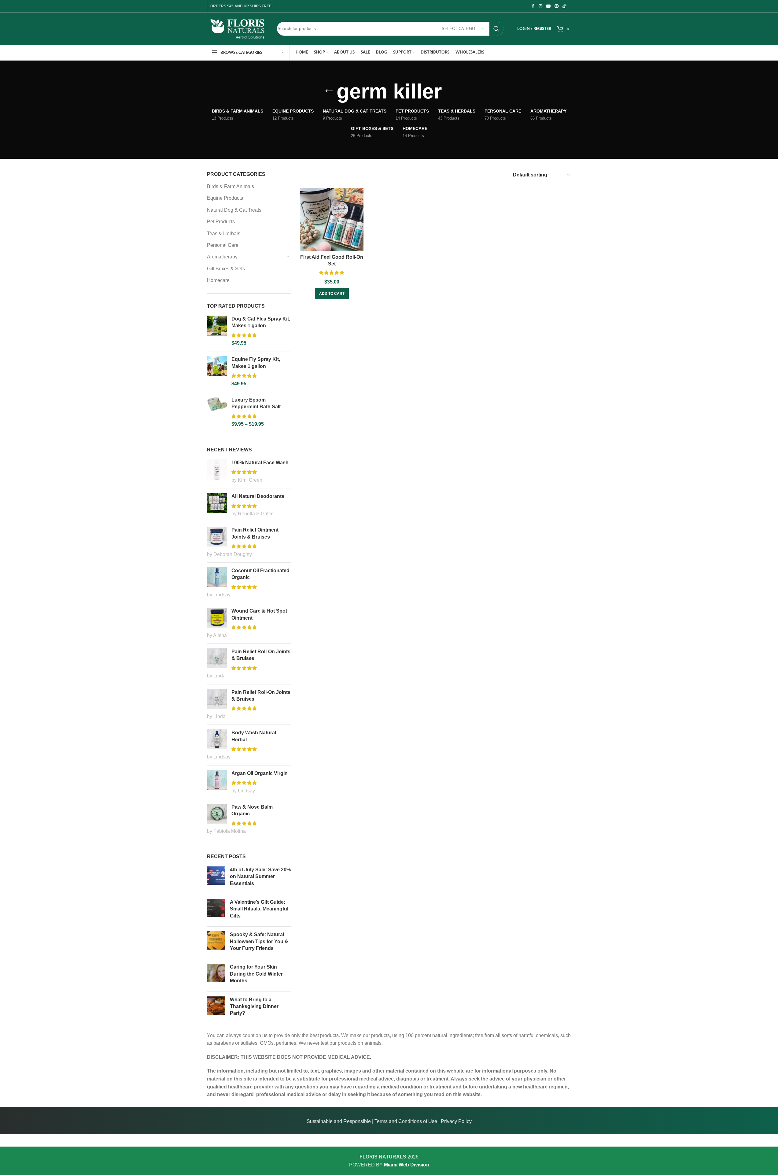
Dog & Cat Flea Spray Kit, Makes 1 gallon (260, 322)
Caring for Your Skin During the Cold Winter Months (256, 973)
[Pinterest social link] (557, 6)
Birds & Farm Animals (230, 186)
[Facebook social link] (533, 6)
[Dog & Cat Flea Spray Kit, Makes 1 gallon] (217, 331)
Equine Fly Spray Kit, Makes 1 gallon (255, 363)
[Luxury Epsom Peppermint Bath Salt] (217, 412)
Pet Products (221, 221)
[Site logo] (237, 28)
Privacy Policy (456, 1121)
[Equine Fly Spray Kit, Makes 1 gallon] (217, 371)
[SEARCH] (496, 29)
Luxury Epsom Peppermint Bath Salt (256, 403)
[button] (332, 293)
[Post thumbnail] (216, 877)
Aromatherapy (222, 256)
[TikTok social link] (564, 6)
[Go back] (329, 91)
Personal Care (222, 245)
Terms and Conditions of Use (405, 1121)
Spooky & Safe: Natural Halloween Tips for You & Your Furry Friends (259, 941)
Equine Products (225, 198)
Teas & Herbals (223, 233)
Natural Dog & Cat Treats (234, 210)
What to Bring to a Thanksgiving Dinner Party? (254, 1006)
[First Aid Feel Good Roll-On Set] (331, 219)
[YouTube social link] (548, 6)
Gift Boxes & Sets (226, 268)
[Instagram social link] (540, 6)
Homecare (218, 280)
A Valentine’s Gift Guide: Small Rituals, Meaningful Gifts (259, 908)
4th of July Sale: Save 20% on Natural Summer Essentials (260, 876)
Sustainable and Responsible (339, 1121)
